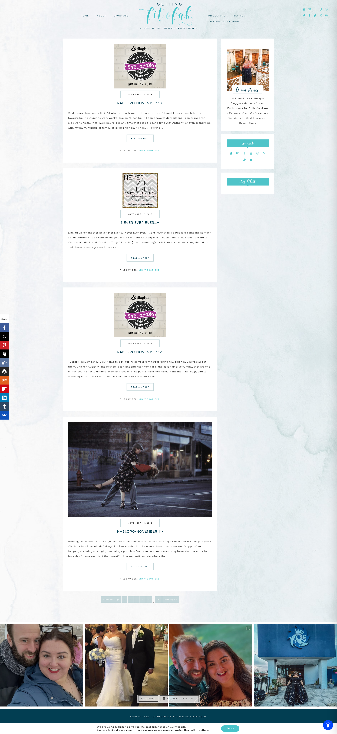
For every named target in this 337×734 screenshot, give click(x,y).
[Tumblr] (4, 406)
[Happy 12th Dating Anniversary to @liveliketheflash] (210, 665)
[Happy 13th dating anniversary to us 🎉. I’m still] (41, 665)
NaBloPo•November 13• (140, 103)
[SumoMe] (4, 415)
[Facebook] (4, 327)
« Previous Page (111, 599)
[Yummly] (4, 380)
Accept (230, 728)
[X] (4, 336)
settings (204, 730)
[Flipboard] (4, 389)
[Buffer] (4, 371)
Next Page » (170, 599)
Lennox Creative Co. (194, 717)
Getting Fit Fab (168, 15)
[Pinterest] (4, 345)
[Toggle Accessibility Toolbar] (328, 725)
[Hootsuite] (4, 353)
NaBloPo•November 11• (140, 531)
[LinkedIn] (4, 397)
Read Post (140, 138)
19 (158, 599)
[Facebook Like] (4, 362)
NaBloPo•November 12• (140, 352)
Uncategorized (149, 150)
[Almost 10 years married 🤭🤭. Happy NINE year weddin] (126, 665)
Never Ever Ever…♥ (140, 223)
